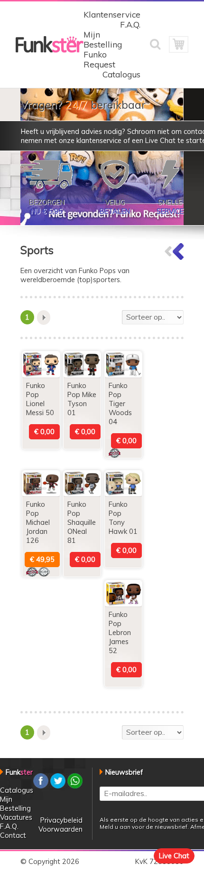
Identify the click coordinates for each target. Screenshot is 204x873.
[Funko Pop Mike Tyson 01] (82, 375)
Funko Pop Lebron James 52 (120, 632)
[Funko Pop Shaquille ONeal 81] (82, 493)
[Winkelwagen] (178, 50)
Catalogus (121, 74)
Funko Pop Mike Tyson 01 (81, 399)
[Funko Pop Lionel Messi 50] (40, 375)
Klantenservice (111, 14)
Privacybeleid (61, 820)
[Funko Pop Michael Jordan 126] (40, 493)
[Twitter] (57, 785)
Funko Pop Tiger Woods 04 (120, 403)
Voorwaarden (60, 829)
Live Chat (174, 855)
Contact (13, 835)
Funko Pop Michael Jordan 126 (38, 522)
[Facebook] (40, 785)
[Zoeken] (159, 50)
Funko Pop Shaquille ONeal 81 (81, 522)
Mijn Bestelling (102, 39)
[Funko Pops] (49, 50)
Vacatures (16, 817)
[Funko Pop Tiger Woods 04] (123, 375)
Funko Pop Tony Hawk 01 (123, 518)
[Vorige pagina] (174, 257)
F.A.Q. (130, 24)
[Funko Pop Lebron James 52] (123, 603)
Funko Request (99, 59)
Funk (19, 772)
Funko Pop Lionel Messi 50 (40, 399)
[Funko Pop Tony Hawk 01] (123, 493)
